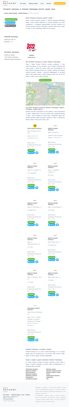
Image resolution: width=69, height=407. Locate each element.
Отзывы (32, 152)
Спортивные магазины (31, 378)
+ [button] (27, 84)
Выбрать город (11, 22)
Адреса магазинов (12, 19)
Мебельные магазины (31, 373)
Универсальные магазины (53, 375)
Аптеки (48, 373)
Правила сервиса (33, 3)
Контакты (48, 3)
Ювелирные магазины (31, 375)
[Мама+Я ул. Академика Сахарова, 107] (53, 100)
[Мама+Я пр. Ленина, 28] (45, 95)
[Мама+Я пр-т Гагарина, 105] (47, 104)
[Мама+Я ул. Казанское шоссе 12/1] (59, 95)
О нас (42, 3)
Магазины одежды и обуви (53, 372)
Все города (23, 3)
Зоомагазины (49, 377)
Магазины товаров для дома (53, 370)
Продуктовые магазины (32, 369)
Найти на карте (11, 25)
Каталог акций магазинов (10, 13)
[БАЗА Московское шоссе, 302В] (34, 92)
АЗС (47, 378)
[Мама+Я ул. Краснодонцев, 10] (37, 102)
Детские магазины (30, 372)
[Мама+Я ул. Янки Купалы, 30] (36, 104)
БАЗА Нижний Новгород (34, 128)
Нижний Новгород (23, 13)
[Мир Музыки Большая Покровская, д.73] (50, 91)
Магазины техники (51, 369)
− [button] (27, 86)
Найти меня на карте (45, 80)
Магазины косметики (31, 370)
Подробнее (31, 150)
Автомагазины (29, 377)
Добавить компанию (60, 3)
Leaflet (63, 104)
